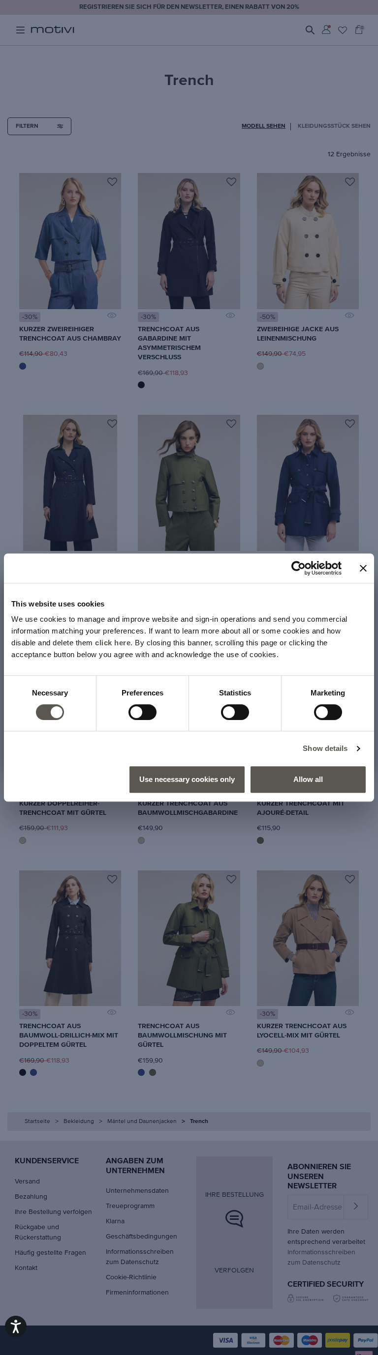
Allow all (308, 779)
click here (112, 642)
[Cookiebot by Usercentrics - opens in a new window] (298, 568)
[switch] (142, 712)
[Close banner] (363, 568)
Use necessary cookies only (187, 779)
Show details (325, 748)
